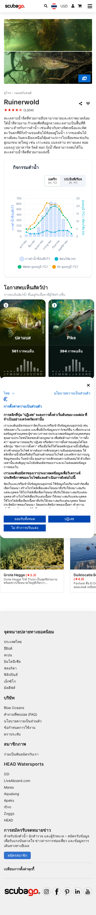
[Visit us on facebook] (56, 891)
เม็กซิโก (10, 681)
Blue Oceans (14, 708)
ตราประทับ (12, 734)
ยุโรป (7, 93)
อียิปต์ (8, 648)
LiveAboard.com (17, 780)
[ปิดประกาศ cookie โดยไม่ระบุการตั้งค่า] (88, 385)
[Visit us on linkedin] (77, 891)
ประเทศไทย (13, 642)
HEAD (8, 820)
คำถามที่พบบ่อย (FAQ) (20, 714)
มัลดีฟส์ (9, 688)
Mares (9, 787)
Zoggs (9, 813)
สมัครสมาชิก (17, 855)
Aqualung (11, 794)
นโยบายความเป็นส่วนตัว (23, 721)
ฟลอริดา (10, 668)
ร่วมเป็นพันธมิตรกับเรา (21, 754)
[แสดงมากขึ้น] (84, 78)
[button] (9, 393)
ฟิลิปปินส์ (11, 674)
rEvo (7, 807)
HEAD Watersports (24, 764)
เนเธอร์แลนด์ (23, 93)
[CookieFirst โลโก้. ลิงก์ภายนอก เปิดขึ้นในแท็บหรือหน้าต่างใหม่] (5, 399)
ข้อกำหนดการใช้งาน (19, 727)
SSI (6, 774)
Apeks (9, 800)
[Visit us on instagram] (46, 891)
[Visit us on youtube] (87, 891)
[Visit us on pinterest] (67, 891)
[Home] (15, 6)
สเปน (8, 655)
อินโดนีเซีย (12, 661)
